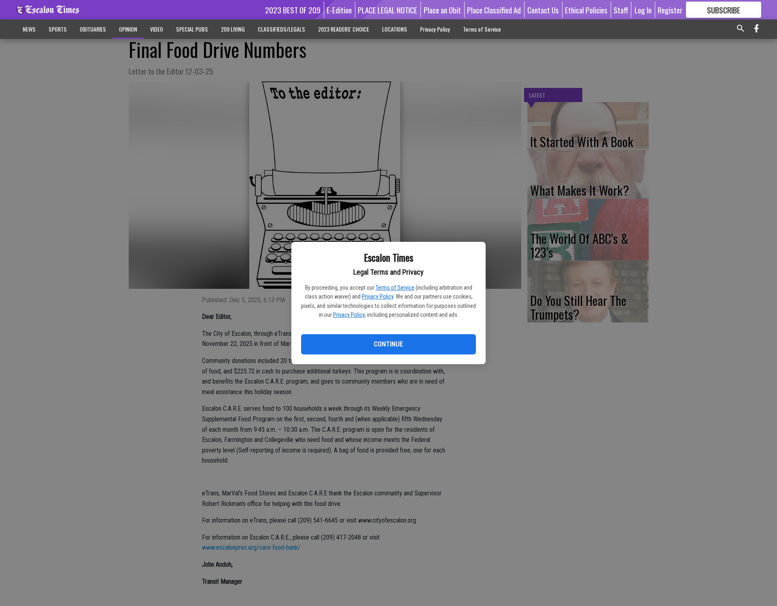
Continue (388, 344)
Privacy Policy (377, 296)
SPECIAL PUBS (192, 29)
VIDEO (156, 29)
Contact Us (543, 9)
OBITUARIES (93, 29)
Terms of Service (395, 287)
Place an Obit (442, 9)
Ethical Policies (586, 9)
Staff (621, 9)
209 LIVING (233, 29)
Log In (643, 9)
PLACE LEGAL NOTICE (387, 9)
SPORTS (58, 29)
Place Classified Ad (494, 9)
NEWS (29, 29)
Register (670, 9)
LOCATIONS (394, 29)
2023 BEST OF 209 (293, 9)
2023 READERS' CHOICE (343, 29)
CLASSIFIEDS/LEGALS (281, 29)
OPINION (128, 29)
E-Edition (339, 9)
